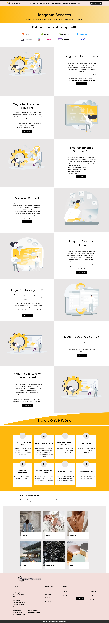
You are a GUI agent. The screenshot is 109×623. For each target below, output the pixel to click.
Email (64, 595)
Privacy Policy (48, 594)
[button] (65, 3)
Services (47, 597)
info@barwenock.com (34, 612)
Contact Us (48, 601)
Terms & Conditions (50, 591)
